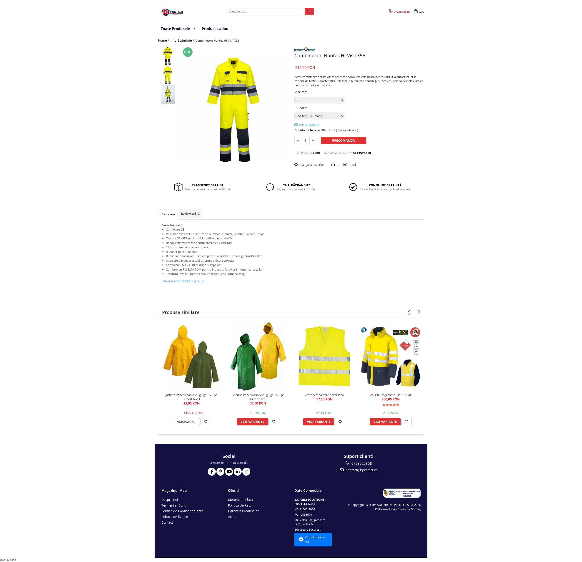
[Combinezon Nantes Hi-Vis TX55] (234, 110)
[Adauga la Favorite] (206, 421)
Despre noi (169, 499)
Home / (164, 40)
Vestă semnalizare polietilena (324, 395)
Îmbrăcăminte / (183, 40)
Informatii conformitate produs (182, 281)
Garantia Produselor (243, 511)
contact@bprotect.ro (361, 470)
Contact (167, 522)
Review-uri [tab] (190, 213)
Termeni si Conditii (175, 505)
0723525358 (361, 463)
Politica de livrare (174, 516)
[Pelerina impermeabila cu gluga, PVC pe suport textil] (258, 356)
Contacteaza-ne (315, 539)
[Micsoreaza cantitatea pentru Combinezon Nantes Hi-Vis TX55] (297, 140)
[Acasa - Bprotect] (180, 11)
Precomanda (343, 140)
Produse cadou (215, 28)
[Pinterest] (220, 472)
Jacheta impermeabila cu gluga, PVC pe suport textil (191, 397)
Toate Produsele (176, 28)
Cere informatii (345, 165)
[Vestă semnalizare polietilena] (324, 356)
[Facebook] (212, 472)
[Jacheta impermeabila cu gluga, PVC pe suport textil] (191, 356)
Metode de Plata (240, 499)
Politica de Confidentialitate (182, 511)
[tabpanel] (234, 110)
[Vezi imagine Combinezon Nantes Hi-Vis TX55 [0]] (167, 55)
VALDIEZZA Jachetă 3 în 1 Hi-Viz (390, 395)
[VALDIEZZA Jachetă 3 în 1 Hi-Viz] (390, 356)
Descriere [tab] (168, 214)
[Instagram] (246, 472)
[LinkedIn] (238, 472)
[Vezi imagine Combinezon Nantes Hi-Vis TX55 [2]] (167, 94)
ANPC (232, 516)
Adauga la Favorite (311, 165)
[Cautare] (309, 11)
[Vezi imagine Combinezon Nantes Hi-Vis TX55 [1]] (167, 75)
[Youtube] (229, 472)
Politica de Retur (240, 505)
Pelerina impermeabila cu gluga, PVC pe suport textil (257, 397)
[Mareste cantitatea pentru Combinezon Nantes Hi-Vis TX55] (312, 140)
